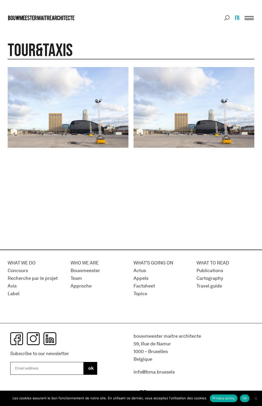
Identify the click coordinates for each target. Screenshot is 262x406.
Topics (140, 293)
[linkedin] (49, 338)
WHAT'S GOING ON (153, 263)
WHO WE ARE (85, 263)
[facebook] (16, 338)
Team (76, 278)
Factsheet (144, 286)
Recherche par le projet (33, 278)
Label (13, 293)
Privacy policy (223, 398)
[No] (255, 398)
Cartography (209, 278)
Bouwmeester (85, 270)
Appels (141, 278)
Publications (209, 270)
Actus (140, 270)
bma (20, 27)
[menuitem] (236, 18)
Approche (81, 286)
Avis (12, 286)
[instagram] (33, 338)
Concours (18, 270)
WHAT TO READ (212, 263)
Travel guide (209, 286)
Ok (245, 398)
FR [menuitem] (237, 17)
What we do (22, 263)
